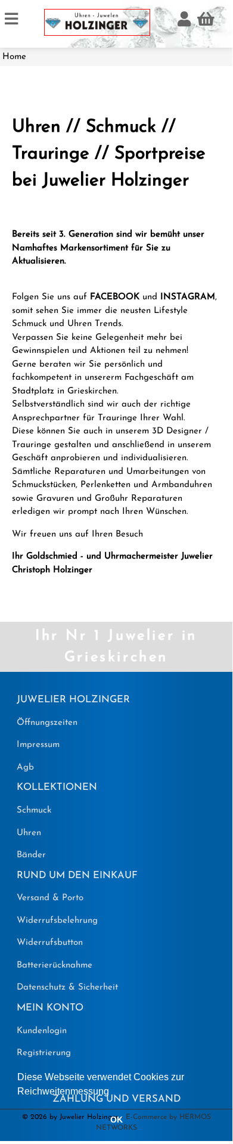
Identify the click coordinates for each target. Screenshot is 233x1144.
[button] (113, 1092)
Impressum (38, 744)
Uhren (29, 833)
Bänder (31, 855)
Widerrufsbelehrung (57, 920)
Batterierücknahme (54, 965)
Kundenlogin (42, 1031)
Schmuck (34, 810)
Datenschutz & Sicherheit (67, 987)
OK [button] (116, 1119)
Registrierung (44, 1053)
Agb (25, 767)
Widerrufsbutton (50, 942)
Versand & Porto (50, 898)
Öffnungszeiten (47, 722)
